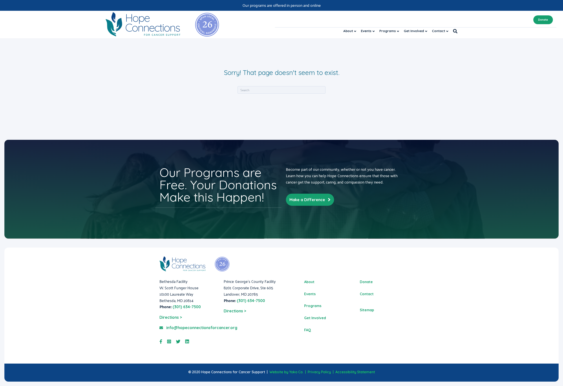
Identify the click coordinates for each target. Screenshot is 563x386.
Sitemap (367, 310)
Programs (387, 31)
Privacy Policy (319, 372)
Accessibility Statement (355, 372)
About (348, 31)
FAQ (307, 330)
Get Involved (414, 31)
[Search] (454, 31)
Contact (438, 31)
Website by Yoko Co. (286, 372)
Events (366, 31)
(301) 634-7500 (187, 306)
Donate (543, 19)
